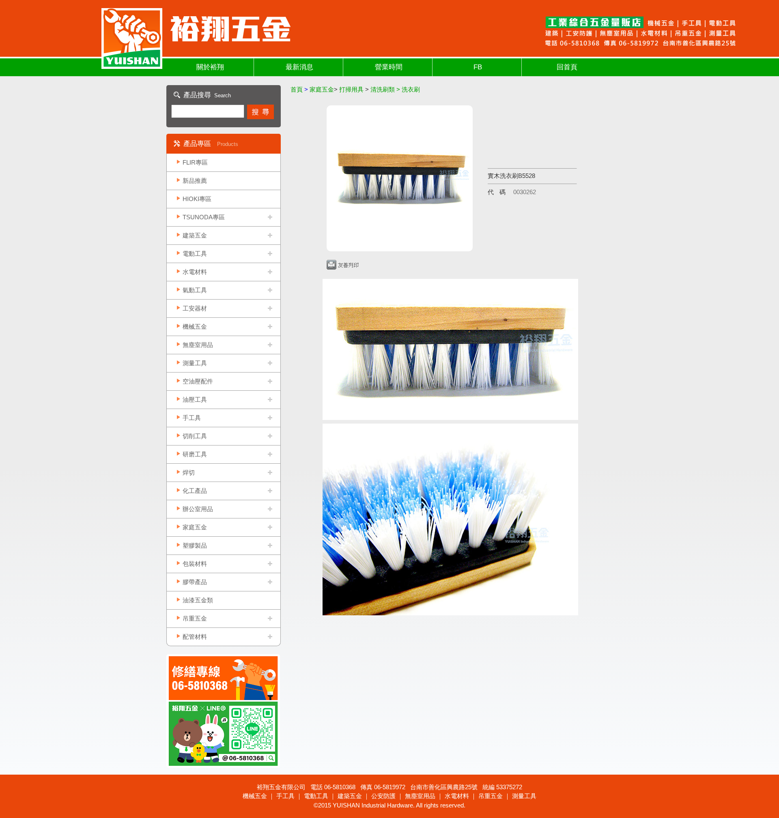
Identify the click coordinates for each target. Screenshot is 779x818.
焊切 (189, 472)
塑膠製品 (195, 545)
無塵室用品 (198, 344)
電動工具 (195, 253)
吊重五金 (195, 618)
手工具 (192, 417)
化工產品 (195, 490)
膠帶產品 (195, 581)
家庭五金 (195, 527)
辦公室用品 (198, 508)
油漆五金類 (198, 600)
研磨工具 (195, 454)
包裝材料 (195, 563)
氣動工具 (195, 290)
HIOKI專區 (197, 198)
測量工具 (195, 363)
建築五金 (195, 235)
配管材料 (195, 636)
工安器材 (195, 308)
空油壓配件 (198, 381)
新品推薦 (195, 180)
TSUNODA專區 (204, 217)
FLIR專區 (195, 162)
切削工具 (195, 436)
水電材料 (195, 271)
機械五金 (195, 326)
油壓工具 (195, 399)
